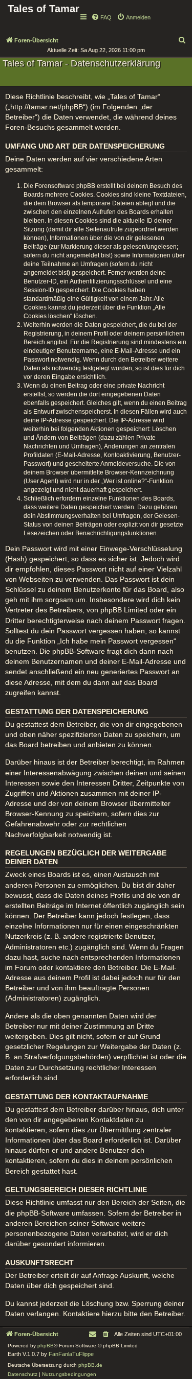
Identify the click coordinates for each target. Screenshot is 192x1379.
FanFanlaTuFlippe (71, 1354)
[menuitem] (101, 17)
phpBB (45, 1345)
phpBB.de (90, 1365)
